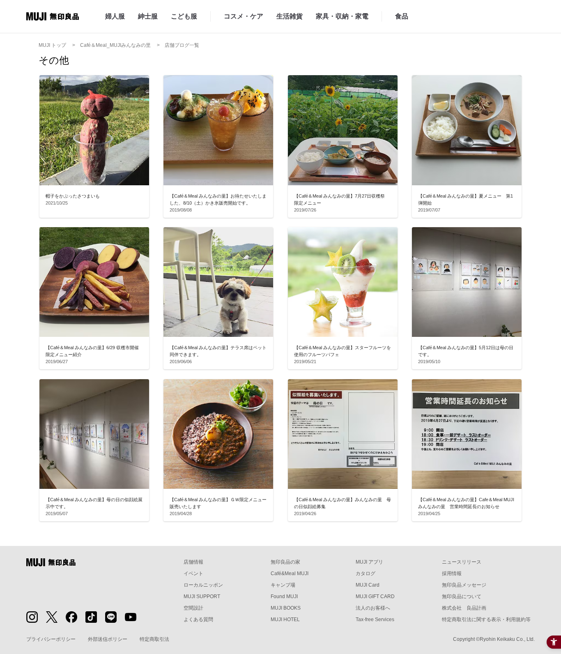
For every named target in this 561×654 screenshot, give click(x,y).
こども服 (184, 16)
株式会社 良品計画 (464, 608)
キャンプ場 (283, 585)
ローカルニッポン (203, 585)
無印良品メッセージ (464, 585)
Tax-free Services (375, 619)
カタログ (365, 573)
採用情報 (452, 573)
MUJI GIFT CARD (375, 596)
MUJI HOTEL (285, 619)
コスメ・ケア (243, 16)
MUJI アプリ (369, 562)
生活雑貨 (289, 16)
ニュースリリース (461, 562)
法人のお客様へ (373, 608)
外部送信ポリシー (107, 639)
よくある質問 (198, 619)
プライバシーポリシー (51, 639)
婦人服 (115, 16)
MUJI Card (367, 585)
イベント (193, 573)
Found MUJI (284, 596)
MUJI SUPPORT (202, 596)
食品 (401, 16)
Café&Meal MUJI (289, 573)
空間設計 (193, 608)
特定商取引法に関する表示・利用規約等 (486, 619)
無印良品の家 (285, 562)
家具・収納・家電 (342, 16)
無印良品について (461, 596)
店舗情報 (193, 562)
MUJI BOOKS (286, 608)
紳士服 (148, 16)
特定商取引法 (154, 639)
